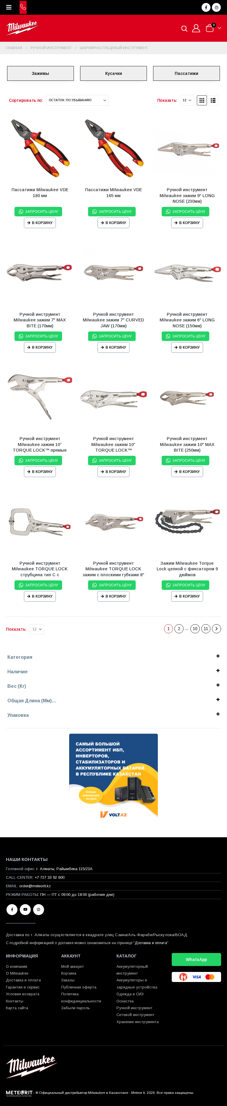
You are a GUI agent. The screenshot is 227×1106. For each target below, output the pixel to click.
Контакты (14, 1001)
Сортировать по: (26, 100)
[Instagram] (216, 7)
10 (195, 628)
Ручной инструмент (134, 1008)
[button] (10, 7)
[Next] (216, 628)
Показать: (167, 100)
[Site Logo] (22, 28)
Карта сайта (17, 1008)
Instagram (38, 909)
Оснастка (125, 1001)
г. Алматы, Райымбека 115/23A (64, 869)
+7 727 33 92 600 (49, 877)
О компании (16, 966)
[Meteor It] (19, 1092)
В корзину (42, 223)
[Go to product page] (40, 148)
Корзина (68, 973)
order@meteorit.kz (35, 886)
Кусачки (113, 73)
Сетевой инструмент (135, 1014)
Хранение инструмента (137, 1022)
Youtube (25, 909)
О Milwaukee (17, 973)
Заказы (67, 980)
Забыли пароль (75, 1008)
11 (206, 628)
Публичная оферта (78, 987)
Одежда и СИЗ (130, 994)
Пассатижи (186, 73)
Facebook (12, 909)
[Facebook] (206, 7)
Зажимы (40, 73)
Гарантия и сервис (23, 987)
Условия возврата (22, 994)
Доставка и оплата (151, 943)
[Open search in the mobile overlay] (184, 28)
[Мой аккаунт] (196, 28)
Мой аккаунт (72, 966)
